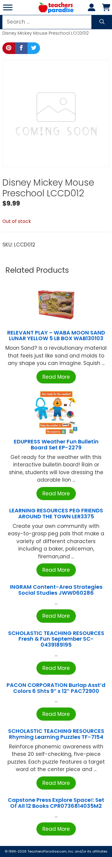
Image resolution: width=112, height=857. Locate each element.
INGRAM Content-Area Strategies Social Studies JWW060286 (56, 589)
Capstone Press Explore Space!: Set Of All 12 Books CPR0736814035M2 (56, 803)
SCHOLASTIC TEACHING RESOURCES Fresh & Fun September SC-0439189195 (56, 639)
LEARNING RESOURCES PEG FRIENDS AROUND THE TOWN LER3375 (56, 513)
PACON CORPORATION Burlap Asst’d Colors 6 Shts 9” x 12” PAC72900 (56, 688)
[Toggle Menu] (8, 7)
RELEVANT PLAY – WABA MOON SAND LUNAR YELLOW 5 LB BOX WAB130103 (56, 335)
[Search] (102, 22)
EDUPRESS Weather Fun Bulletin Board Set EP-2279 (56, 444)
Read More (56, 376)
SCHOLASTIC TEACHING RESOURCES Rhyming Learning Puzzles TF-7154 (56, 734)
